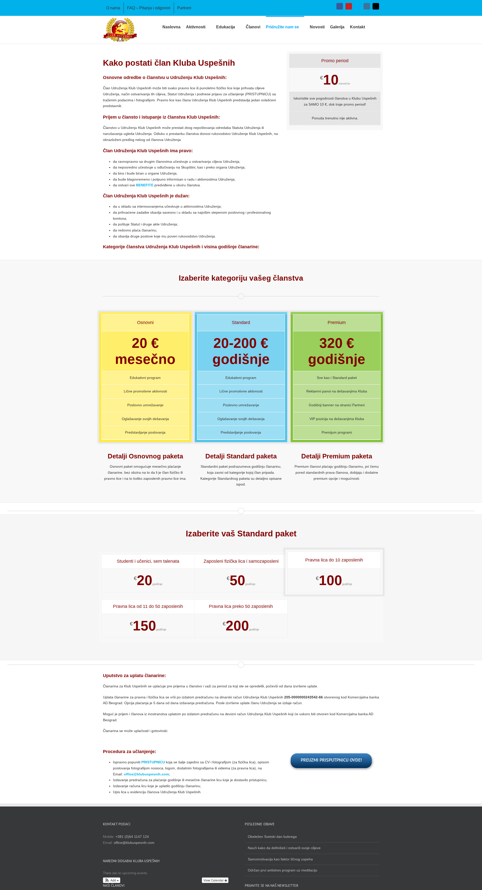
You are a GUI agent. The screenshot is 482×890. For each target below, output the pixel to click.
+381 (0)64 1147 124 (132, 837)
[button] (372, 26)
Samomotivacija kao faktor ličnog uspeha (280, 859)
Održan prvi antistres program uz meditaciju (282, 870)
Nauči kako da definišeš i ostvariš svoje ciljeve (284, 848)
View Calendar (213, 880)
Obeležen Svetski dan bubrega (272, 837)
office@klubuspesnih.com (146, 774)
